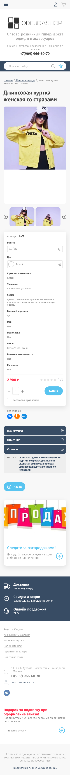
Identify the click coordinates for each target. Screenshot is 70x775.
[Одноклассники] (17, 416)
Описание (13, 440)
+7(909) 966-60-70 (35, 53)
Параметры (15, 430)
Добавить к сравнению (26, 400)
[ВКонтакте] (10, 416)
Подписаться (62, 730)
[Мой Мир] (24, 416)
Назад (17, 486)
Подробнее (59, 556)
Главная (8, 80)
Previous (6, 217)
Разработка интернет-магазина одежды (35, 768)
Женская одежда (25, 80)
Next (64, 217)
